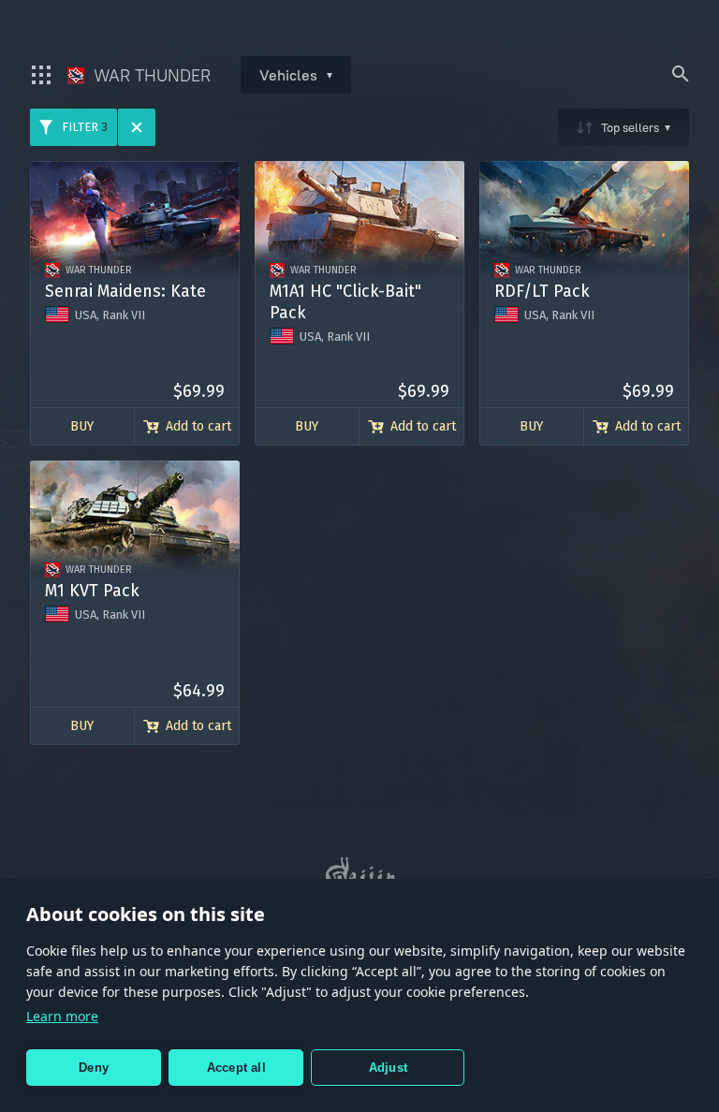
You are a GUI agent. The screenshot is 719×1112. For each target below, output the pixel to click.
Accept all (236, 1068)
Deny (94, 1068)
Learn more (62, 1016)
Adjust (388, 1068)
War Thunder (150, 75)
